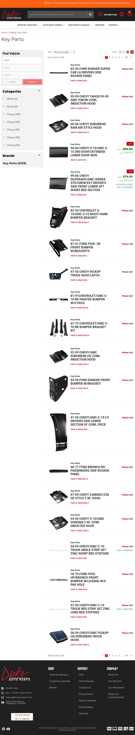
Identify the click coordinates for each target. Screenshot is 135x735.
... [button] (122, 655)
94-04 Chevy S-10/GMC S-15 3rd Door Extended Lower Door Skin (89, 151)
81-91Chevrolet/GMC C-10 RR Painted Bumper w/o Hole (89, 299)
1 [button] (106, 655)
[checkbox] (4, 99)
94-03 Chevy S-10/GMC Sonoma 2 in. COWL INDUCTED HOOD (87, 522)
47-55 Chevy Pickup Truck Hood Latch (86, 273)
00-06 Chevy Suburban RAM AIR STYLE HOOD (88, 125)
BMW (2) (12, 98)
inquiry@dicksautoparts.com (19, 697)
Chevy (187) (14, 114)
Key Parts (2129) (14, 163)
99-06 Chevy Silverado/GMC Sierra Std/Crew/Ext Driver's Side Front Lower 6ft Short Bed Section (88, 183)
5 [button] (119, 655)
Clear (12, 82)
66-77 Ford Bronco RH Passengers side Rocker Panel (90, 470)
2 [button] (109, 655)
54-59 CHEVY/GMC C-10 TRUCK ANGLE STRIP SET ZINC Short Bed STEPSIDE (90, 550)
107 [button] (126, 655)
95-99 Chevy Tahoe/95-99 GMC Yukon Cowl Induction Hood (90, 100)
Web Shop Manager (67, 730)
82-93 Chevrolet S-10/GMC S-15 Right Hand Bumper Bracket (89, 214)
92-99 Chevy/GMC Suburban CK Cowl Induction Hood (85, 356)
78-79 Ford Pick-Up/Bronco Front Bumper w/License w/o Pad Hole (88, 579)
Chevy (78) (13, 137)
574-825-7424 (12, 688)
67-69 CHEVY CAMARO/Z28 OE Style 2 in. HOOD (90, 496)
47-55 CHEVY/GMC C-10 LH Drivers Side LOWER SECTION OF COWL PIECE (90, 421)
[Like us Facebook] (3, 729)
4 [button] (115, 655)
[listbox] (22, 75)
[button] (22, 91)
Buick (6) (12, 106)
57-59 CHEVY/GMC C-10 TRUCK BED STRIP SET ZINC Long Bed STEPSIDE (90, 608)
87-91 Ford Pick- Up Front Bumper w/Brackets (86, 247)
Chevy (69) (13, 145)
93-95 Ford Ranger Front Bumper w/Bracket (90, 381)
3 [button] (112, 655)
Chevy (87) (13, 129)
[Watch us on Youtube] (8, 729)
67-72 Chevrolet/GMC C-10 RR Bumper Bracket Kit (89, 327)
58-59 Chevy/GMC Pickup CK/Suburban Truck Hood (90, 636)
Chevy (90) (13, 121)
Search (32, 82)
